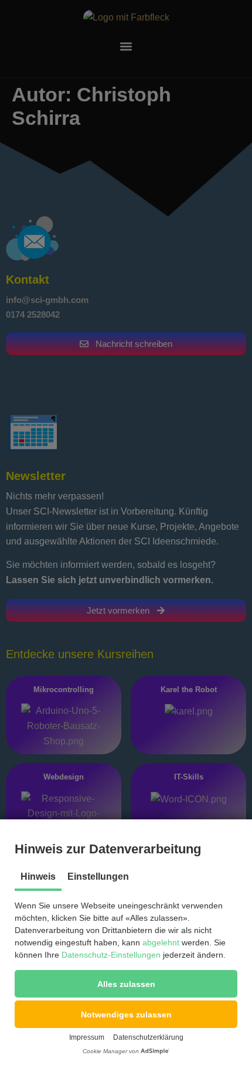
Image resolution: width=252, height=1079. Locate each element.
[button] (126, 984)
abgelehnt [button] (160, 942)
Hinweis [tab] (38, 876)
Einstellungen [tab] (98, 876)
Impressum (86, 1037)
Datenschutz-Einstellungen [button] (111, 954)
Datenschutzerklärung (148, 1037)
